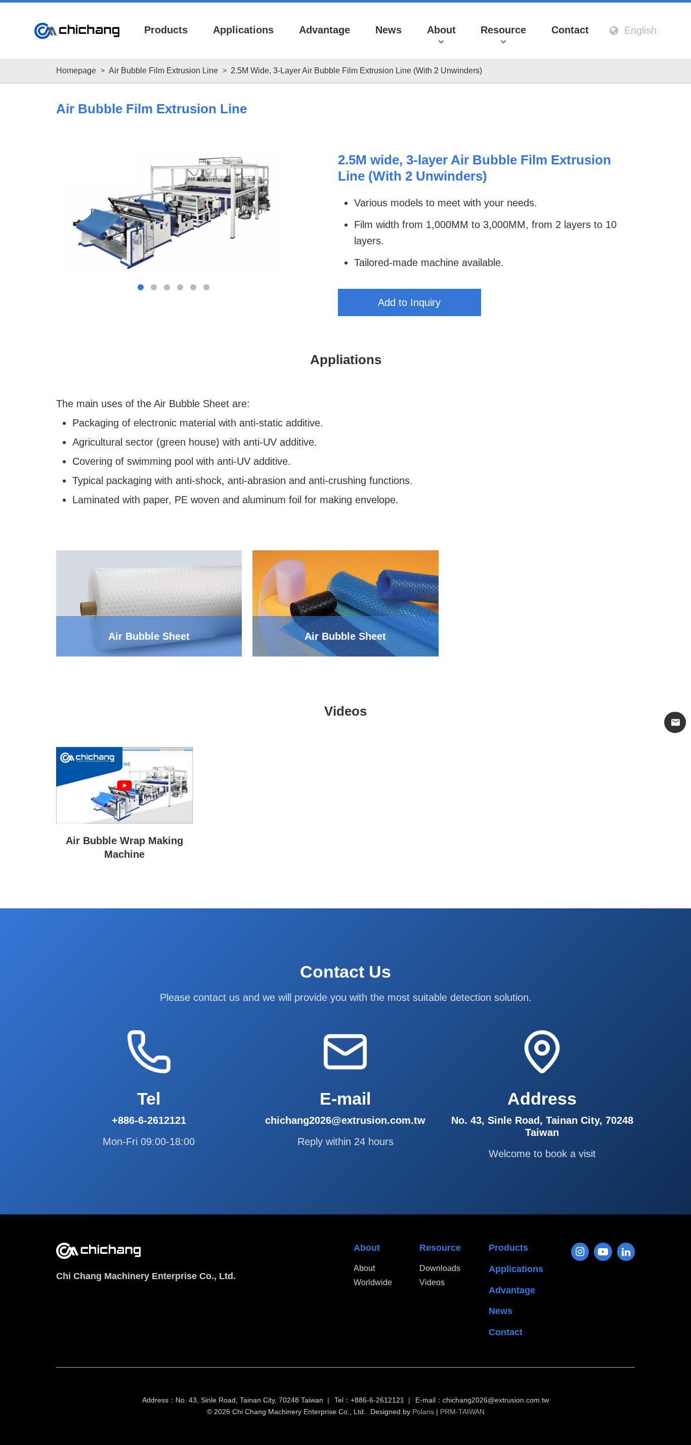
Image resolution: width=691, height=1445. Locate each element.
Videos (432, 1282)
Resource (503, 29)
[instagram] (580, 1252)
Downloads (439, 1268)
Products (166, 29)
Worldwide (373, 1282)
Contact (570, 29)
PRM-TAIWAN (462, 1412)
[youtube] (603, 1252)
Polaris (423, 1412)
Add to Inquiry (409, 302)
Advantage (324, 29)
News (388, 29)
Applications (243, 29)
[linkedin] (626, 1252)
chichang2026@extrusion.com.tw (496, 1400)
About (441, 29)
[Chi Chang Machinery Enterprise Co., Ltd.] (76, 31)
